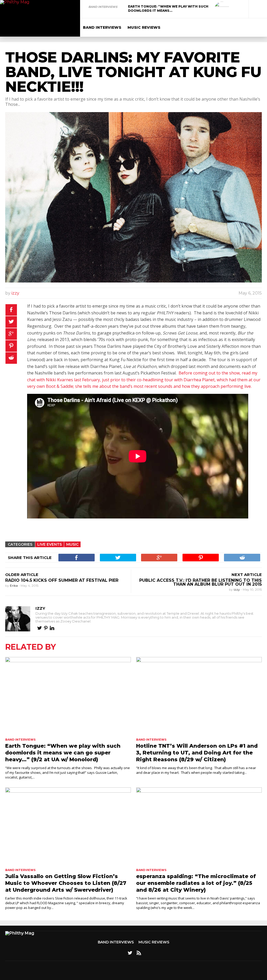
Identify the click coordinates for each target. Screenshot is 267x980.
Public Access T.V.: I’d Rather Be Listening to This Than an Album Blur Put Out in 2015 (200, 582)
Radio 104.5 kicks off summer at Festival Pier (61, 580)
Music (72, 544)
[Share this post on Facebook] (11, 310)
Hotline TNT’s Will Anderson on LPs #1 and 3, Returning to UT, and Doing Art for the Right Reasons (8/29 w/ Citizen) (197, 753)
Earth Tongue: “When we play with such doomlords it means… (168, 8)
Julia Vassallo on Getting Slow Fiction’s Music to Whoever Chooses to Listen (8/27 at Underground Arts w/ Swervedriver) (65, 883)
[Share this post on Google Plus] (11, 334)
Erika (14, 585)
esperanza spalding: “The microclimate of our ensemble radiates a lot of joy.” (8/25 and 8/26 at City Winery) (196, 883)
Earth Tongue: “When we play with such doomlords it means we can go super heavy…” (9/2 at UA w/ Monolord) (62, 753)
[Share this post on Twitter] (11, 322)
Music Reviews (144, 27)
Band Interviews (102, 7)
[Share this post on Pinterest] (11, 346)
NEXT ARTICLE (247, 574)
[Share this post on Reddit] (11, 358)
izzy (15, 293)
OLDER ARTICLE (21, 574)
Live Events (49, 544)
